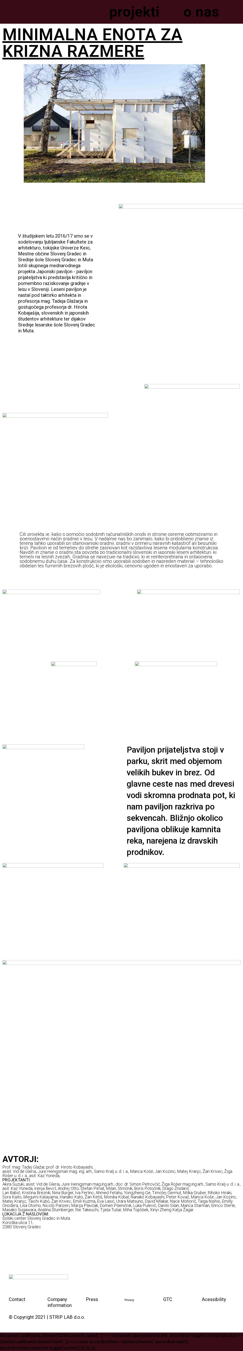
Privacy (129, 1300)
